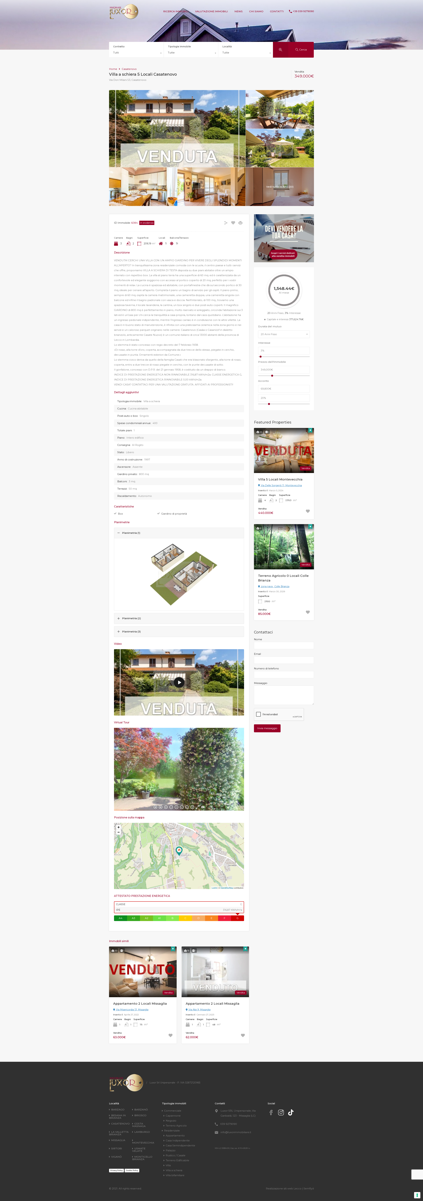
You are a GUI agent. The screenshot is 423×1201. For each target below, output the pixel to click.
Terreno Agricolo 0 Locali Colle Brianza (283, 578)
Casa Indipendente (178, 1140)
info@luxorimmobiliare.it (236, 1132)
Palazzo (170, 1150)
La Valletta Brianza (119, 1133)
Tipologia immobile (179, 46)
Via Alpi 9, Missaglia (199, 1009)
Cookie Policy (132, 1170)
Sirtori (116, 1148)
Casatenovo (129, 69)
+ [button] (118, 827)
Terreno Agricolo (176, 1125)
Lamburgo (142, 1131)
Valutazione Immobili (211, 11)
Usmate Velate (138, 1149)
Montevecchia (143, 1142)
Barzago (117, 1109)
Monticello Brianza (142, 1158)
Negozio (171, 1120)
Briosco (140, 1115)
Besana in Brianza (117, 1116)
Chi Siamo (256, 11)
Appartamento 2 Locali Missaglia (140, 1003)
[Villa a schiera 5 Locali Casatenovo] (179, 851)
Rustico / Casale (175, 1155)
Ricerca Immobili (176, 11)
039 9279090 (228, 1124)
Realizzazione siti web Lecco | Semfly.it (290, 1188)
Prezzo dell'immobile (272, 361)
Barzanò (141, 1109)
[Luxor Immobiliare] (124, 17)
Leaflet (214, 887)
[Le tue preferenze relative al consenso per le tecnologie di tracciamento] (417, 1195)
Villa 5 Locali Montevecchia (280, 479)
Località (227, 46)
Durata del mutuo (270, 326)
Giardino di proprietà (174, 513)
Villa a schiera (174, 1170)
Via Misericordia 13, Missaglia (131, 1009)
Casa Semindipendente (180, 1145)
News (238, 11)
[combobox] (136, 53)
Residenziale (172, 1130)
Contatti (277, 11)
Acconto (263, 380)
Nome (258, 639)
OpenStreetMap (226, 887)
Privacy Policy (116, 1170)
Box (120, 513)
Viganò (116, 1156)
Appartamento (175, 1135)
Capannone (173, 1115)
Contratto (119, 46)
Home (113, 69)
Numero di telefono (266, 668)
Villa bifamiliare (175, 1175)
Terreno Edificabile (177, 1160)
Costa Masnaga (139, 1125)
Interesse (264, 342)
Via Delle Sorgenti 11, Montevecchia (281, 485)
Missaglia (118, 1140)
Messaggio (260, 683)
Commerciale (172, 1110)
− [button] (118, 832)
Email (257, 653)
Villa (168, 1165)
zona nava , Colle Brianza (274, 586)
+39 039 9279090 (303, 11)
